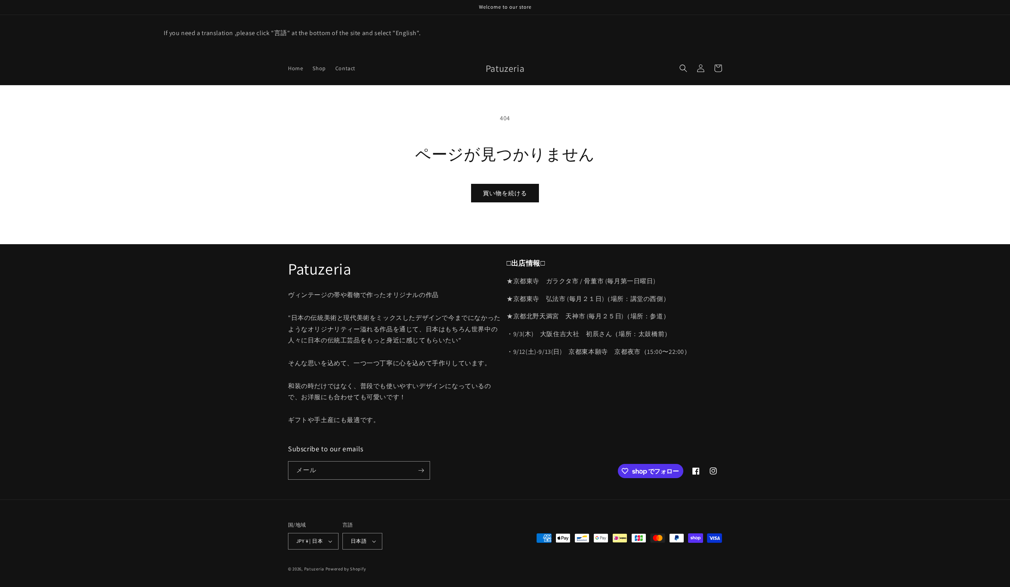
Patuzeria (314, 569)
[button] (683, 68)
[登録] (421, 470)
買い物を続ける (505, 193)
